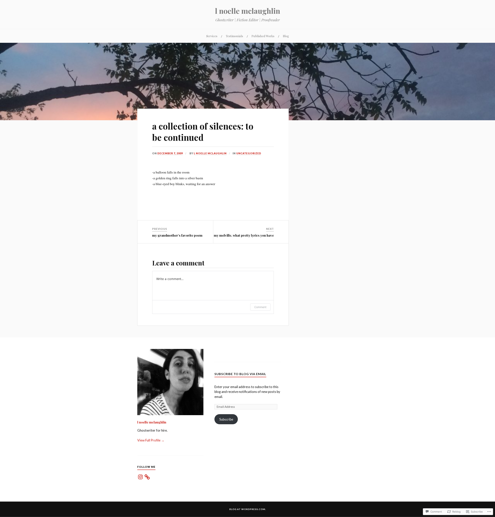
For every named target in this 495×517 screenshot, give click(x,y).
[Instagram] (140, 477)
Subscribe (226, 419)
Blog (286, 36)
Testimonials (234, 36)
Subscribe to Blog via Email (240, 374)
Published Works (263, 36)
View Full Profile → (150, 440)
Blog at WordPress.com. (247, 509)
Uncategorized (248, 153)
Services (211, 36)
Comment (260, 307)
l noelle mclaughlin (247, 11)
